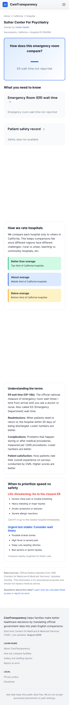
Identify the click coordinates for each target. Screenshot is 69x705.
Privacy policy (11, 676)
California (18, 16)
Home (7, 16)
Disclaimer (9, 681)
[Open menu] (64, 4)
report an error (21, 593)
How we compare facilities (17, 653)
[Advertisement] (34, 187)
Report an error (12, 663)
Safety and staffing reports (18, 658)
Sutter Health (22, 27)
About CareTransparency (17, 648)
